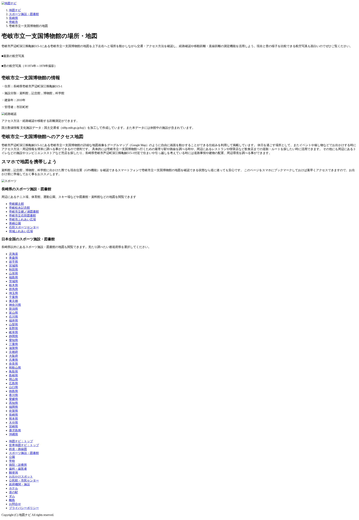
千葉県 (13, 297)
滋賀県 (13, 348)
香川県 (13, 395)
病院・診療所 (18, 464)
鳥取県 (13, 371)
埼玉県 (13, 293)
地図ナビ (15, 10)
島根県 (13, 375)
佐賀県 (13, 410)
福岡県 (13, 406)
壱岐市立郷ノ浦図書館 (24, 211)
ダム (12, 496)
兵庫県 (13, 359)
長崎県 (13, 18)
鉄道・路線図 (18, 449)
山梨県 (13, 324)
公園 (12, 457)
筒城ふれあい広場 (21, 231)
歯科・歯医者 (18, 468)
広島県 (13, 383)
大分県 (13, 422)
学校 (12, 460)
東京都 (13, 301)
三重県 (13, 344)
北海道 (13, 253)
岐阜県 (13, 332)
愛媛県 (13, 399)
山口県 (13, 387)
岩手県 (13, 261)
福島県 (13, 277)
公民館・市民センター (24, 480)
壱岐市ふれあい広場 (22, 219)
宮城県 (13, 265)
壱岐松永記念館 (19, 207)
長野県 (13, 328)
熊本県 (13, 418)
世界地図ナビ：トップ (24, 445)
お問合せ (15, 504)
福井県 (13, 320)
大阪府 (13, 355)
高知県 (13, 403)
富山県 (13, 312)
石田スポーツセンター (24, 227)
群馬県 (13, 289)
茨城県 (13, 281)
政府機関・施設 (19, 484)
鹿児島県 (15, 430)
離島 (12, 500)
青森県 (13, 257)
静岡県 (13, 336)
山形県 (13, 273)
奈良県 (13, 363)
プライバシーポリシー (24, 508)
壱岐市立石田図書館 (22, 215)
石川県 (13, 316)
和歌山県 (15, 367)
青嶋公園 (15, 223)
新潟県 (13, 308)
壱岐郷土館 (16, 203)
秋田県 (13, 269)
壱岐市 (13, 22)
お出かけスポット (21, 476)
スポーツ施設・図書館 (24, 14)
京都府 (13, 352)
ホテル (13, 488)
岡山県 (13, 379)
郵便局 (13, 472)
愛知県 (13, 340)
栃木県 (13, 285)
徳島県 (13, 391)
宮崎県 (13, 426)
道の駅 (13, 492)
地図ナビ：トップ (21, 441)
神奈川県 (15, 304)
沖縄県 (13, 434)
